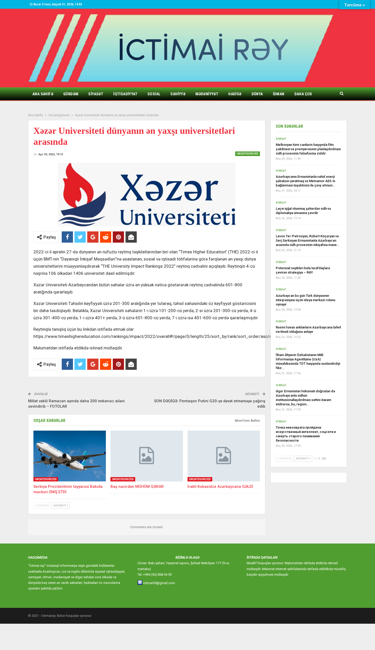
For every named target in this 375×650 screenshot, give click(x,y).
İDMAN (278, 94)
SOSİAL (153, 94)
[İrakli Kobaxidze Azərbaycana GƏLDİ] (224, 456)
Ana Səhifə (42, 94)
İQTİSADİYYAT (125, 94)
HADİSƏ (234, 94)
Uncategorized (247, 153)
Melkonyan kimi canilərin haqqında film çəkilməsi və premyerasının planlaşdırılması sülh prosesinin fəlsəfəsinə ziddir (308, 149)
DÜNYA (257, 94)
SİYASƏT (95, 94)
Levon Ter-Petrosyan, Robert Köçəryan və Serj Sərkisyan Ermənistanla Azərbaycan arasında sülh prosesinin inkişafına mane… (307, 240)
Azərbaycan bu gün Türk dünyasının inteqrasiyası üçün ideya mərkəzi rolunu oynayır (305, 300)
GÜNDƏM (70, 94)
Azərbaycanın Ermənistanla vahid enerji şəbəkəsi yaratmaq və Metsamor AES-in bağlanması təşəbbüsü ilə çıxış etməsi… (305, 181)
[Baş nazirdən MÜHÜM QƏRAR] (146, 456)
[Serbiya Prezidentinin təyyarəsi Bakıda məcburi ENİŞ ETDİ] (69, 456)
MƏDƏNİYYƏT (206, 94)
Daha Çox (303, 94)
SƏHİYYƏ (177, 94)
